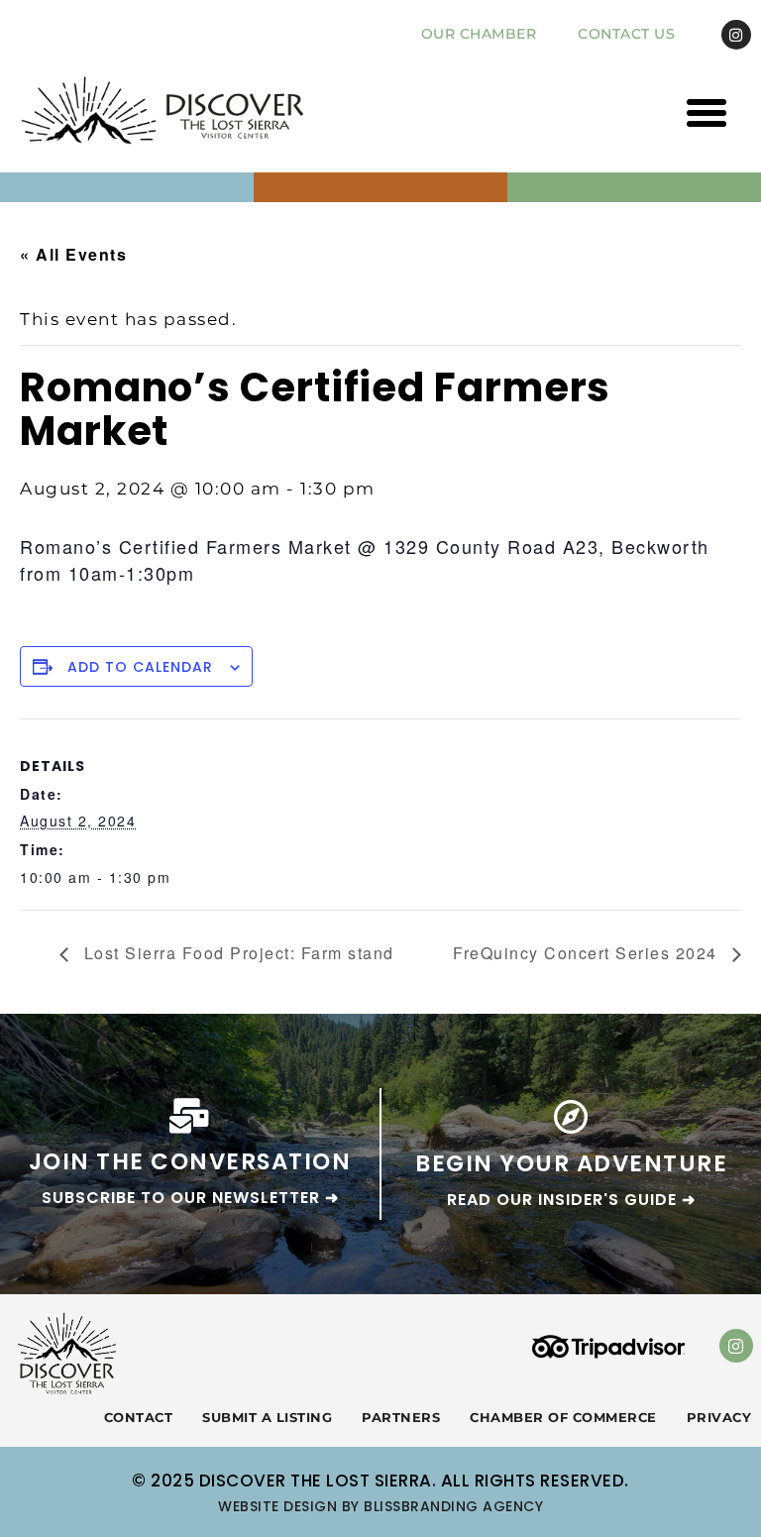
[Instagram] (736, 35)
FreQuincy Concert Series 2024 (587, 952)
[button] (707, 113)
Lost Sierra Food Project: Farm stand (236, 952)
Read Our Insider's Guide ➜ (571, 1199)
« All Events (73, 254)
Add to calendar (140, 667)
